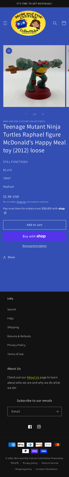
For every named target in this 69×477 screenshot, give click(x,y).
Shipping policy (23, 469)
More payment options (34, 245)
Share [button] (11, 257)
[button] (5, 23)
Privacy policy (30, 463)
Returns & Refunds (19, 336)
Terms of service (50, 463)
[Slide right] (43, 114)
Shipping (21, 201)
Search (11, 309)
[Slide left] (26, 114)
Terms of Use (15, 354)
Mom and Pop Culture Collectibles (32, 458)
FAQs (10, 318)
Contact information (47, 469)
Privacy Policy (16, 345)
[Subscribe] (57, 411)
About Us (33, 377)
